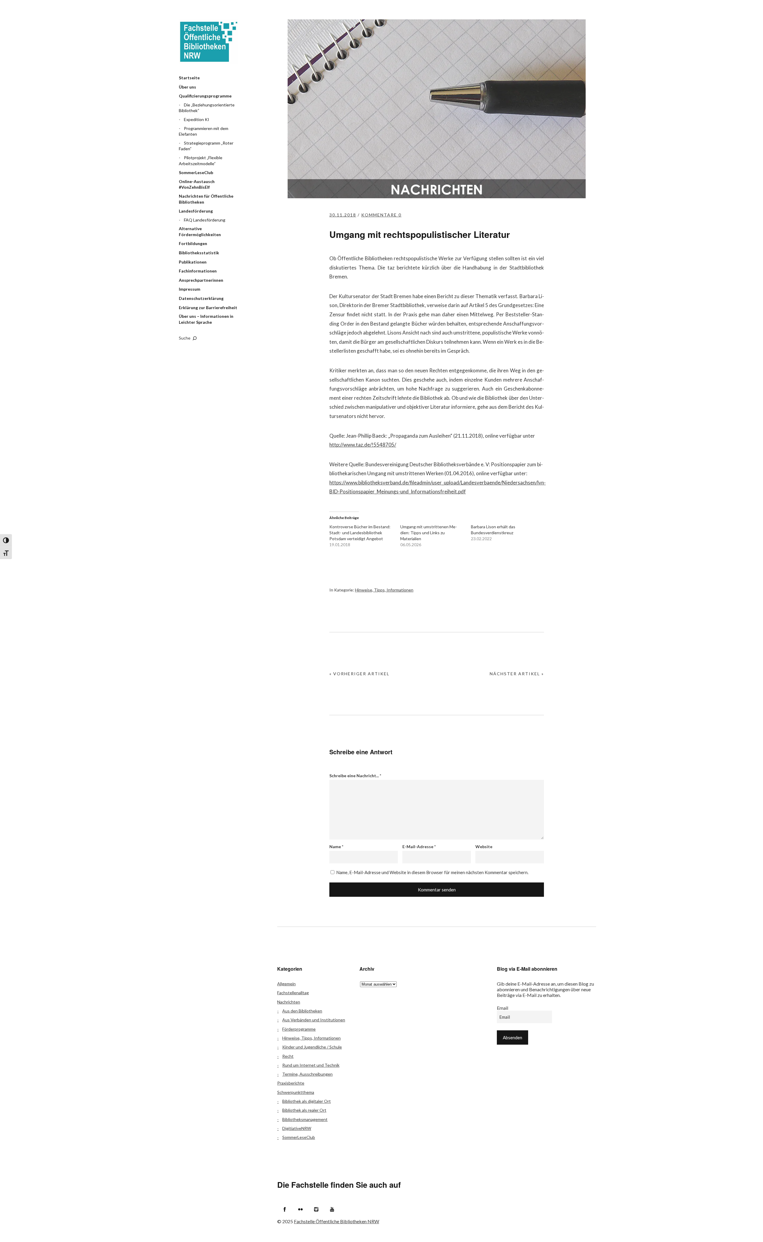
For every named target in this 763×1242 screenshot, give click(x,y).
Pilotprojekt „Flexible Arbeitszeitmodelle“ (200, 160)
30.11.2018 (342, 214)
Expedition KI (196, 119)
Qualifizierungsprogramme (205, 95)
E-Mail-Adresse (419, 846)
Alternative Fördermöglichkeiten (200, 231)
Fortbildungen (193, 243)
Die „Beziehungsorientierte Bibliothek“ (207, 107)
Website (483, 846)
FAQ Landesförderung (204, 219)
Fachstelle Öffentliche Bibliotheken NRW (208, 41)
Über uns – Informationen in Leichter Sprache (206, 319)
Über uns (187, 86)
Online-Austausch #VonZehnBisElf (197, 184)
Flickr (300, 1209)
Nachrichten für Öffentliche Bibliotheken (206, 199)
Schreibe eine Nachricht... (355, 775)
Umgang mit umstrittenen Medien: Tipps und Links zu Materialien (428, 532)
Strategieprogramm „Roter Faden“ (206, 145)
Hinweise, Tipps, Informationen (384, 589)
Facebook (284, 1209)
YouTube (332, 1209)
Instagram (316, 1209)
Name (336, 846)
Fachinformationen (198, 270)
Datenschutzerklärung (201, 298)
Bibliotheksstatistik (199, 252)
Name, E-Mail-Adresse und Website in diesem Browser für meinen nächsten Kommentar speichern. (432, 872)
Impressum (189, 289)
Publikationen (193, 261)
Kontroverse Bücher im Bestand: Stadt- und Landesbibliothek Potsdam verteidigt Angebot (359, 532)
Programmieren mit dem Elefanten (203, 131)
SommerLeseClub (196, 172)
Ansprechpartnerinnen (201, 280)
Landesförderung (196, 210)
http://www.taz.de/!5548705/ (362, 445)
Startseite (189, 77)
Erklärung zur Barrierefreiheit (208, 307)
